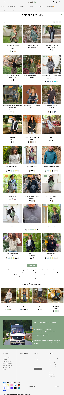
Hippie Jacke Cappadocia (12, 195)
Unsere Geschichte (7, 356)
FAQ (19, 368)
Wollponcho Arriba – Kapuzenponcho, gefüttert (31, 136)
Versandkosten (22, 358)
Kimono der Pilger (32, 166)
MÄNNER (31, 6)
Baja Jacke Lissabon (51, 225)
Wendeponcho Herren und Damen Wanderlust (12, 106)
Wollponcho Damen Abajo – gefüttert (51, 106)
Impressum (36, 356)
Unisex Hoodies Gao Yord (32, 225)
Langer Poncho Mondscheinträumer (51, 195)
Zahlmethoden (22, 356)
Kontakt (4, 369)
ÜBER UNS (12, 10)
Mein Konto (21, 360)
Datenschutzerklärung (38, 340)
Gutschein (21, 366)
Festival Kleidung (52, 370)
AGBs (35, 362)
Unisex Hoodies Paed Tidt (12, 166)
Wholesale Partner (7, 367)
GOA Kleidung (52, 368)
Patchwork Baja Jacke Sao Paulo (32, 106)
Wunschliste (21, 362)
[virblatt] (32, 2)
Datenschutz (36, 358)
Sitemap (36, 366)
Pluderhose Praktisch (40, 305)
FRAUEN (22, 6)
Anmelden (21, 364)
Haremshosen (52, 360)
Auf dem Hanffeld (7, 361)
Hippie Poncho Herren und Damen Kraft (12, 46)
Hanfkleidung (52, 362)
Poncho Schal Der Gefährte (12, 225)
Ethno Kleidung (52, 366)
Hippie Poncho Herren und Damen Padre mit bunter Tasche (32, 195)
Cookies (35, 364)
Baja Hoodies (52, 374)
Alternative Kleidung (53, 358)
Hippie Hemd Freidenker (8, 305)
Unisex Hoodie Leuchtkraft (51, 166)
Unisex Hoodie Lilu (51, 254)
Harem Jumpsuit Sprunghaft (56, 305)
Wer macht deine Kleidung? (6, 358)
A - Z (50, 356)
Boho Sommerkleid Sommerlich (51, 136)
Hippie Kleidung (52, 364)
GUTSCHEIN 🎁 (50, 6)
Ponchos (51, 372)
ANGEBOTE (40, 6)
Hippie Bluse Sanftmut (32, 45)
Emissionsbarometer (7, 363)
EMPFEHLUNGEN (11, 6)
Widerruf (36, 360)
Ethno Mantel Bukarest (51, 45)
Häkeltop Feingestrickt (12, 75)
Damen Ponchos (56, 270)
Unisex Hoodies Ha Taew (12, 254)
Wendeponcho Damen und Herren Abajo (51, 76)
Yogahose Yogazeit (24, 305)
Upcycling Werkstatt (7, 365)
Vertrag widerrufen (38, 368)
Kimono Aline (31, 254)
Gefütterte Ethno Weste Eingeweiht (12, 136)
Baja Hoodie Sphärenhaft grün (32, 75)
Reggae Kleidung (52, 376)
